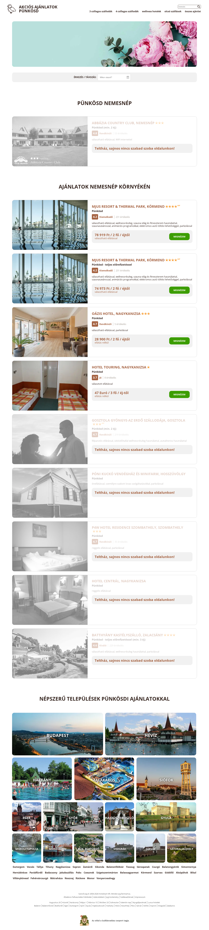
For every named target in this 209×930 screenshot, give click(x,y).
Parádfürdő (36, 872)
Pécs (133, 905)
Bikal (193, 872)
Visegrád (161, 905)
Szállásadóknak (126, 897)
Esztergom (19, 866)
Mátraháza (56, 878)
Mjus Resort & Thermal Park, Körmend (128, 206)
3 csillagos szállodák (100, 11)
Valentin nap (125, 902)
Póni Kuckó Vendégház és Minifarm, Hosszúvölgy (139, 473)
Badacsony (51, 872)
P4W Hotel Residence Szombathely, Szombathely (137, 527)
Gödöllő (169, 872)
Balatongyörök (170, 866)
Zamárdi (88, 866)
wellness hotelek (151, 11)
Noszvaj (69, 878)
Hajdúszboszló (98, 905)
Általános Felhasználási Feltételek (78, 897)
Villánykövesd (21, 878)
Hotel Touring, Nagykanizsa (119, 367)
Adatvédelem (98, 897)
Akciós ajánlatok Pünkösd (38, 8)
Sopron (77, 866)
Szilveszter (114, 902)
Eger (66, 905)
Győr (82, 905)
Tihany (49, 866)
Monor (91, 878)
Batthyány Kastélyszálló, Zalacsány (127, 635)
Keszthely (125, 905)
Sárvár (139, 905)
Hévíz (117, 905)
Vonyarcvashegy (106, 878)
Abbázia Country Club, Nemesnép (123, 122)
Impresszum (140, 897)
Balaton (37, 905)
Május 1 (83, 902)
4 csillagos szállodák (127, 11)
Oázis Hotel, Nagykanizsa (116, 313)
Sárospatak (143, 866)
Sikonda (99, 866)
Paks (78, 872)
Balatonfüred (47, 905)
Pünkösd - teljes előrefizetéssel (112, 264)
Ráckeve (80, 878)
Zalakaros (171, 905)
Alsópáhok (182, 872)
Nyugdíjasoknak (139, 902)
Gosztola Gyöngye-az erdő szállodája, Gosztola (138, 420)
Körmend (146, 872)
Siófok (146, 905)
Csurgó (156, 866)
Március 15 (92, 902)
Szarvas (158, 872)
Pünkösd (97, 211)
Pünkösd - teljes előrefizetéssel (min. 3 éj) (118, 639)
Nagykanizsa (63, 866)
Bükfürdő (59, 905)
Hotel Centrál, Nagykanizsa (119, 581)
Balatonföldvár (115, 866)
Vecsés (30, 866)
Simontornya (188, 866)
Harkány (109, 905)
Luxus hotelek (154, 902)
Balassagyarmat (129, 872)
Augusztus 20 (55, 902)
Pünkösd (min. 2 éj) (104, 127)
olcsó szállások (172, 11)
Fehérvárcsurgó (39, 878)
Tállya (40, 866)
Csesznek (89, 872)
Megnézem (179, 236)
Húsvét (65, 902)
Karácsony (74, 902)
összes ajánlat (193, 11)
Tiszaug (130, 866)
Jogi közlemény (112, 897)
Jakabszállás (67, 872)
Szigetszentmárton (107, 872)
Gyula (88, 905)
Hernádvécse (20, 872)
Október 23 (103, 902)
